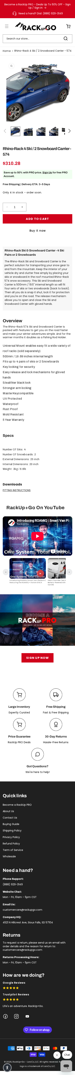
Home (7, 51)
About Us (8, 811)
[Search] (66, 39)
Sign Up (47, 172)
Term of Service (13, 850)
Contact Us (10, 817)
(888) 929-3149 (13, 884)
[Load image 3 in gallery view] (41, 131)
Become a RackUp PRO (17, 805)
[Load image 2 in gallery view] (28, 131)
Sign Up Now (37, 658)
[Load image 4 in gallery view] (53, 131)
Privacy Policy (11, 837)
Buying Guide (11, 824)
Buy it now (37, 231)
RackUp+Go (19, 1061)
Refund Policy (11, 843)
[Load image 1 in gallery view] (15, 131)
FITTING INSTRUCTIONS (17, 490)
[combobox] (37, 39)
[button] (5, 26)
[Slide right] (69, 131)
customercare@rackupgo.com (22, 910)
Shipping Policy (12, 830)
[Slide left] (5, 131)
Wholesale (9, 856)
